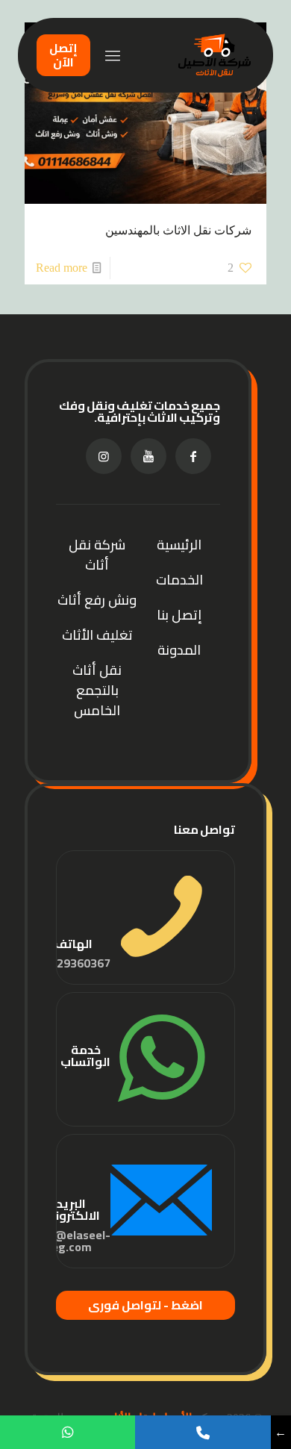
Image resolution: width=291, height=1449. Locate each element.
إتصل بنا (179, 614)
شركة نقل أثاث (97, 554)
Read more (61, 267)
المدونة (179, 650)
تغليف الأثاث (97, 635)
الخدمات (179, 579)
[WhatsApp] (67, 1432)
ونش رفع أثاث (97, 600)
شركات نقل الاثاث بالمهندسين (178, 230)
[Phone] (202, 1432)
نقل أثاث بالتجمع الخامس (97, 690)
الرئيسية (179, 544)
